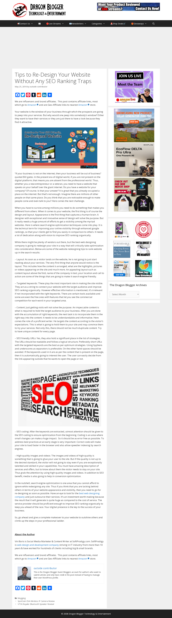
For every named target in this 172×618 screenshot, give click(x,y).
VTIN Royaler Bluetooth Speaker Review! (36, 604)
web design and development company (38, 544)
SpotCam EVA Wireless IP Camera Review (36, 601)
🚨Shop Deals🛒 (118, 23)
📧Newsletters (76, 23)
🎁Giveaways (137, 23)
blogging (22, 598)
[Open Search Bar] (153, 23)
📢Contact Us (23, 23)
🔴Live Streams (53, 23)
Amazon (31, 104)
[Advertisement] (86, 47)
